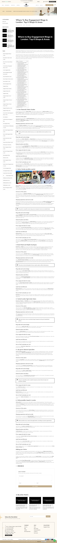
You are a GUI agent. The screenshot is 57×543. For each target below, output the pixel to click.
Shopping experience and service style (23, 64)
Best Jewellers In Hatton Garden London (7, 58)
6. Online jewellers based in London (22, 99)
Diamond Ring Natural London (7, 76)
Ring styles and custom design (22, 65)
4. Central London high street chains (22, 84)
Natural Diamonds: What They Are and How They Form (11, 41)
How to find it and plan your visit (22, 76)
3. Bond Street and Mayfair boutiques (22, 77)
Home (3, 11)
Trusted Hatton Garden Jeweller (7, 173)
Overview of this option (21, 63)
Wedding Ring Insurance (6, 180)
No (45, 541)
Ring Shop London (5, 157)
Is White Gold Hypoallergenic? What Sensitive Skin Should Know (11, 46)
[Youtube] (52, 1)
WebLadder (24, 539)
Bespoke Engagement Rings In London (7, 54)
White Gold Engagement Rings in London (7, 188)
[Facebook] (51, 1)
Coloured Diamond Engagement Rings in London (7, 67)
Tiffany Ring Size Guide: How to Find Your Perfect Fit (11, 36)
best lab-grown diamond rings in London (7, 62)
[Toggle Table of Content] (27, 61)
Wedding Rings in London (6, 185)
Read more (39, 541)
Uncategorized (9, 11)
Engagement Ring (5, 86)
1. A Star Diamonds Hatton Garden (21, 62)
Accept (43, 541)
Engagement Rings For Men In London (7, 96)
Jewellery (4, 21)
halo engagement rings (6, 123)
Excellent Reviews (6, 1)
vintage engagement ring (9, 175)
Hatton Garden (18, 185)
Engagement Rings (5, 93)
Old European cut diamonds (7, 144)
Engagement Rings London (6, 110)
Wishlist (38, 1)
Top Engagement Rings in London (7, 170)
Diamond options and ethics (21, 66)
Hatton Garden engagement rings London (7, 135)
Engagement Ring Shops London (7, 108)
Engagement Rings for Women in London (7, 101)
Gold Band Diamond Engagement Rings (7, 120)
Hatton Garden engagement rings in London (8, 131)
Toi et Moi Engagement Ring (7, 168)
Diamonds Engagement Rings (7, 83)
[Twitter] (21, 466)
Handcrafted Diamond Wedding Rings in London (8, 127)
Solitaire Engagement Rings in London (7, 161)
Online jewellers (18, 402)
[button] (54, 264)
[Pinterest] (53, 1)
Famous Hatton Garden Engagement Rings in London (8, 114)
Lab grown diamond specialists (20, 351)
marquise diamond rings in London (8, 142)
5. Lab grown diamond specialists (21, 92)
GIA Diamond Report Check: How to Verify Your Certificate (11, 31)
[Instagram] (49, 1)
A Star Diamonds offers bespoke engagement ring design (29, 461)
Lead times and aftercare (21, 68)
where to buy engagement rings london (24, 188)
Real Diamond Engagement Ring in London (8, 152)
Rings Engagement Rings (6, 155)
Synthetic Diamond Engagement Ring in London (8, 165)
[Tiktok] (55, 1)
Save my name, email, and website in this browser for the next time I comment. (30, 473)
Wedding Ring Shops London (7, 182)
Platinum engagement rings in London (7, 148)
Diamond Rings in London (6, 81)
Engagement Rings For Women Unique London (7, 105)
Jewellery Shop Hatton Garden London (7, 139)
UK (3, 175)
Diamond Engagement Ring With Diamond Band (7, 73)
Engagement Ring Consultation (7, 88)
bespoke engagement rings (20, 112)
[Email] (19, 466)
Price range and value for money (22, 67)
